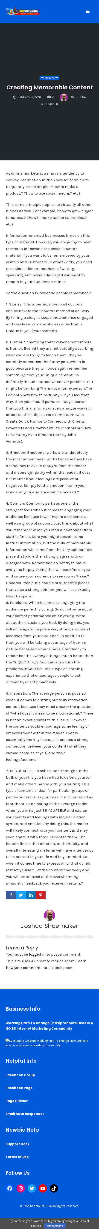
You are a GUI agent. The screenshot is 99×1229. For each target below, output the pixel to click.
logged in (37, 954)
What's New (49, 78)
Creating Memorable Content (49, 87)
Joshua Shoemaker (49, 926)
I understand (55, 1225)
